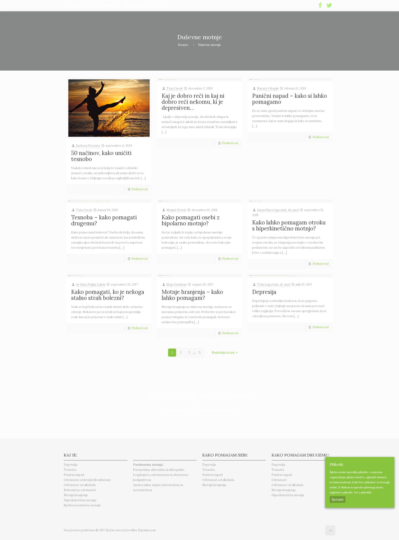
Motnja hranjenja (76, 495)
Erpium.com (147, 530)
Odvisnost (279, 480)
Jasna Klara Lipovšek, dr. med (278, 210)
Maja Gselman (176, 284)
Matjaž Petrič (176, 210)
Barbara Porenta (88, 146)
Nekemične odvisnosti (80, 490)
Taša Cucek (174, 88)
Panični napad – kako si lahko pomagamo (289, 98)
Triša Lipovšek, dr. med (273, 284)
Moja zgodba (177, 410)
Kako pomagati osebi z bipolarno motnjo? (191, 220)
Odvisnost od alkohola (80, 485)
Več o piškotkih (363, 492)
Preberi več (140, 189)
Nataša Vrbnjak (268, 88)
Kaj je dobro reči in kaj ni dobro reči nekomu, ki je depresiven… (193, 101)
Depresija (264, 291)
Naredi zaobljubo (218, 410)
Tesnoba (70, 470)
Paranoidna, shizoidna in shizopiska (158, 470)
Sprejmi (337, 499)
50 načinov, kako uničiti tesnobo (101, 156)
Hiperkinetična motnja (80, 500)
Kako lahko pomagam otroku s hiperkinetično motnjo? (289, 225)
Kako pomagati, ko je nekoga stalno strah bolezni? (107, 294)
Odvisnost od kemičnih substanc (87, 480)
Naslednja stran (223, 353)
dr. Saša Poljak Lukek (90, 284)
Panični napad (74, 475)
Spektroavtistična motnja (82, 505)
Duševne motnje (209, 45)
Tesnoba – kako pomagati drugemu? (104, 220)
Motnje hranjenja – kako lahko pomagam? (192, 294)
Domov (183, 45)
